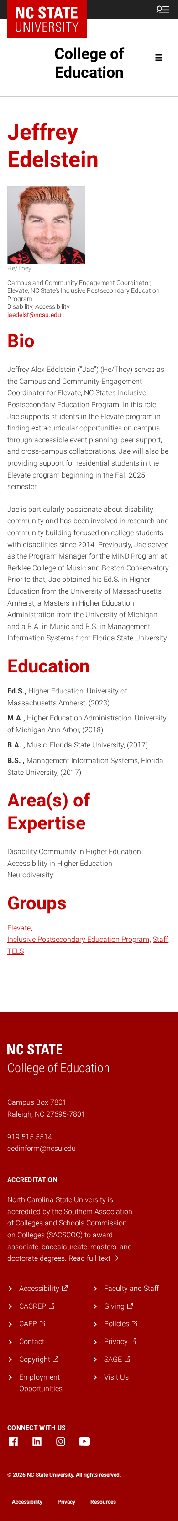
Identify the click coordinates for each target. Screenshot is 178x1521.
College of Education (89, 62)
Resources (103, 1502)
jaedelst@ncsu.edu (34, 314)
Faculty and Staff (131, 1288)
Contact (31, 1341)
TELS (15, 951)
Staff (160, 939)
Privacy (66, 1502)
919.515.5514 (29, 1137)
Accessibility (27, 1502)
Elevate (19, 928)
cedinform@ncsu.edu (41, 1148)
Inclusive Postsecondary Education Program (78, 939)
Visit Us (116, 1377)
